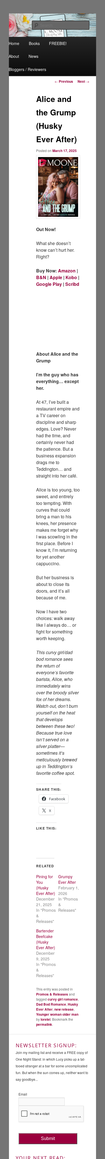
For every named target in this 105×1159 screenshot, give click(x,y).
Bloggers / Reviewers (27, 69)
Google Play (49, 284)
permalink (44, 1024)
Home (14, 43)
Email (22, 1094)
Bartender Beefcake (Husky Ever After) (45, 939)
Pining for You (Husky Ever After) (45, 885)
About (14, 56)
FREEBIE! (58, 43)
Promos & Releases (52, 994)
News (33, 56)
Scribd (72, 284)
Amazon (67, 270)
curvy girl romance (63, 999)
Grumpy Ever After (67, 879)
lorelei (45, 1019)
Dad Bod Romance (51, 1004)
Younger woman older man (57, 1014)
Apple (55, 277)
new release (64, 1009)
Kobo (71, 277)
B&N (41, 277)
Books (34, 43)
